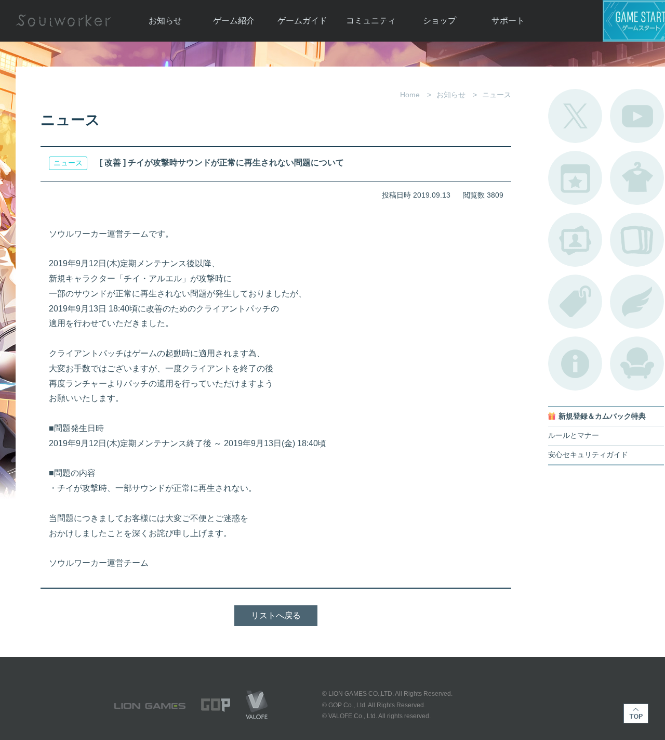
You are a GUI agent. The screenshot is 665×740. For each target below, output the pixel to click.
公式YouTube (637, 116)
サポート (508, 20)
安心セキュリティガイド (588, 455)
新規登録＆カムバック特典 (602, 416)
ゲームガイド (302, 20)
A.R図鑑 (637, 240)
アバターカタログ (637, 178)
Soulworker (63, 21)
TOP (635, 713)
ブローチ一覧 (637, 302)
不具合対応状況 (575, 363)
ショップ (439, 20)
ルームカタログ (637, 363)
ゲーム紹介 (234, 20)
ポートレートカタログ (575, 240)
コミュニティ (371, 20)
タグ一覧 (575, 302)
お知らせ (165, 20)
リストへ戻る (276, 615)
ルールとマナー (573, 435)
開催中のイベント (575, 178)
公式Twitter (575, 116)
